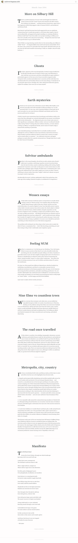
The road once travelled (39, 329)
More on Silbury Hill (39, 14)
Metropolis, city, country (39, 367)
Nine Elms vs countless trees (39, 295)
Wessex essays (39, 195)
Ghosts (39, 66)
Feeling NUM (39, 243)
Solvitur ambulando (39, 155)
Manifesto (39, 446)
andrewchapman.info (12, 2)
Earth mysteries (39, 100)
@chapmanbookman (39, 539)
